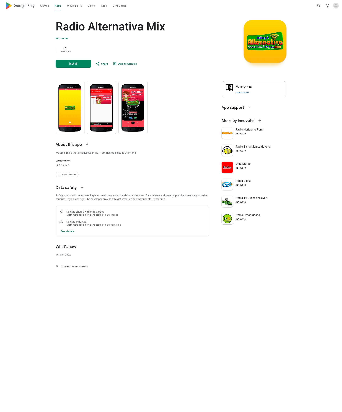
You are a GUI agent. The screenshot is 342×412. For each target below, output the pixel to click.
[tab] (44, 5)
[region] (127, 49)
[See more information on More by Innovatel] (259, 120)
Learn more (72, 215)
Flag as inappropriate (72, 266)
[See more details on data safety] (67, 231)
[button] (70, 107)
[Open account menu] (336, 5)
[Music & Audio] (67, 174)
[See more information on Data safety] (82, 187)
